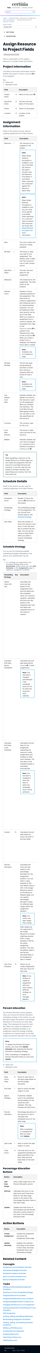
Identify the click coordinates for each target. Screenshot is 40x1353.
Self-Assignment (9, 1313)
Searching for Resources (12, 1337)
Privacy (22, 1350)
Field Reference (9, 20)
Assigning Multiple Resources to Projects (18, 1298)
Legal (13, 1350)
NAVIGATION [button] (11, 36)
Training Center (27, 8)
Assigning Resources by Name (14, 1295)
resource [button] (29, 74)
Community (16, 8)
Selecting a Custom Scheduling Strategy (18, 1292)
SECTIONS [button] (10, 32)
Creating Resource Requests (13, 1331)
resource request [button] (26, 328)
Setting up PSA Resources (12, 1328)
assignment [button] (29, 335)
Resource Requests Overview (14, 1280)
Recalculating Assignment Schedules (16, 1319)
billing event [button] (25, 449)
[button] (33, 11)
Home (5, 18)
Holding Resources (10, 1340)
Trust (18, 1350)
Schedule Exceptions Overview (14, 1273)
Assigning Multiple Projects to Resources (18, 1302)
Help (9, 8)
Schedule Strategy (24, 517)
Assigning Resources (11, 1334)
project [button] (31, 94)
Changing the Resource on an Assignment (18, 1305)
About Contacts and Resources (14, 1276)
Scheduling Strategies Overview (15, 1270)
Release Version (7, 24)
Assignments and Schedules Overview (17, 1267)
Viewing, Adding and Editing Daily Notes (18, 1316)
